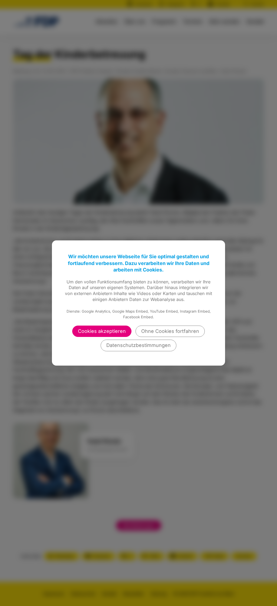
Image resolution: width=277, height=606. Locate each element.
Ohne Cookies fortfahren (170, 331)
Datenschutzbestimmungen (138, 345)
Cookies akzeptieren (102, 331)
